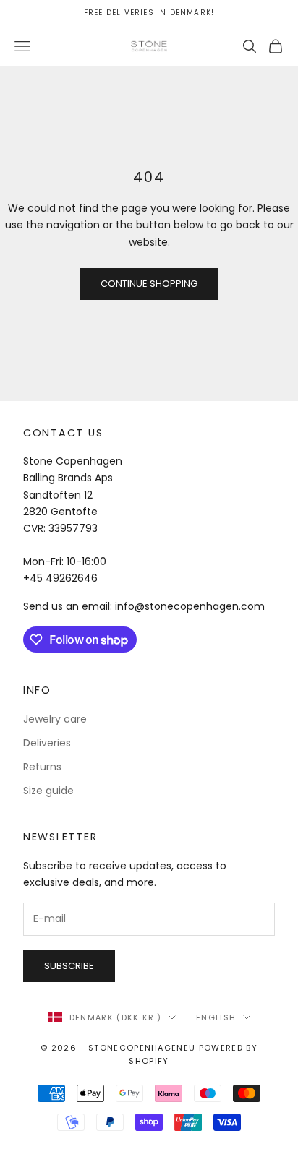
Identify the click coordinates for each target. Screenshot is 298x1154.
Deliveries (47, 743)
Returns (42, 766)
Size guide (48, 790)
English (216, 1017)
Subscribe (69, 966)
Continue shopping (149, 283)
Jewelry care (55, 719)
